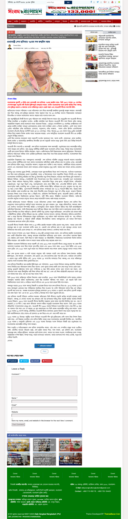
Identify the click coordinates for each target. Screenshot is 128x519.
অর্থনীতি (40, 21)
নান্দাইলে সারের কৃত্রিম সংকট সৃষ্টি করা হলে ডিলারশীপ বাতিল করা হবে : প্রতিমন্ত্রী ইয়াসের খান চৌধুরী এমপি (44, 445)
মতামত (61, 35)
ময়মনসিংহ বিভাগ (69, 35)
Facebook (13, 361)
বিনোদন (65, 21)
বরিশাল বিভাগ (55, 35)
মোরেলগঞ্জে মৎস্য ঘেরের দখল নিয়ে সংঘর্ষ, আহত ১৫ (70, 462)
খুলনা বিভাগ (26, 35)
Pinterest (47, 361)
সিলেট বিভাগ (62, 37)
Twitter (25, 361)
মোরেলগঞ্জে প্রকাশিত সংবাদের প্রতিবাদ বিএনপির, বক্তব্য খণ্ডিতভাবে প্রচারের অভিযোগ (18, 460)
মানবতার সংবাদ (85, 21)
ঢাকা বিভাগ (47, 35)
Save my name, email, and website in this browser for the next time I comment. (42, 421)
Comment (16, 374)
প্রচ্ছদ (10, 21)
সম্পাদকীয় (43, 37)
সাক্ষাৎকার (49, 37)
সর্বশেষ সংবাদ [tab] (94, 32)
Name (14, 398)
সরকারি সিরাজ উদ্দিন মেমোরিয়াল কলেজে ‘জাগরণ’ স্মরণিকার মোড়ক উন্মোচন (70, 446)
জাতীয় (16, 21)
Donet (15, 474)
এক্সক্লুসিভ (19, 35)
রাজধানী (15, 37)
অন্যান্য (95, 21)
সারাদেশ (23, 21)
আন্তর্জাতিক (48, 21)
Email (14, 405)
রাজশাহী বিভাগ (28, 37)
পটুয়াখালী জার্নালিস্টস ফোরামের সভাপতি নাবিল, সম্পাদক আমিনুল (87, 26)
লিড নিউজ (36, 37)
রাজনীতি (32, 21)
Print (44, 351)
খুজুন (68, 2)
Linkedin (36, 361)
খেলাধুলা (57, 21)
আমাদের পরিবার (106, 21)
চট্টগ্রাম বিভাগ (34, 35)
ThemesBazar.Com (112, 514)
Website (15, 412)
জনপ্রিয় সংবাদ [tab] (112, 32)
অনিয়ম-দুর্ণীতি (74, 21)
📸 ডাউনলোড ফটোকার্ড (45, 346)
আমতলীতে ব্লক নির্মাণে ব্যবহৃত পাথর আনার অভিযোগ (42, 461)
